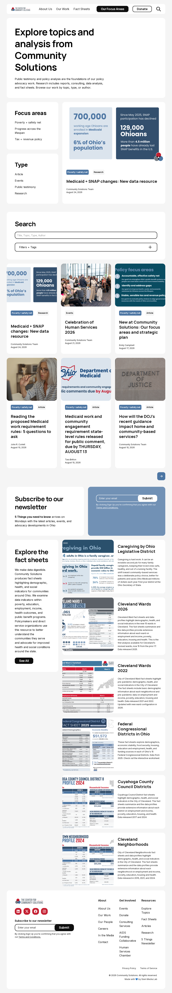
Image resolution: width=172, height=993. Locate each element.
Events (123, 908)
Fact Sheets (81, 9)
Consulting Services (126, 924)
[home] (24, 9)
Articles (146, 926)
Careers (103, 928)
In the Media (106, 935)
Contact (103, 942)
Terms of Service (148, 968)
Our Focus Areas (112, 9)
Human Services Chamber (125, 951)
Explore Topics (146, 910)
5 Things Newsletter (148, 941)
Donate (142, 9)
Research (147, 932)
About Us (45, 9)
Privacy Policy (129, 968)
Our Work (62, 9)
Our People (105, 922)
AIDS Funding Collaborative (127, 936)
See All (24, 661)
